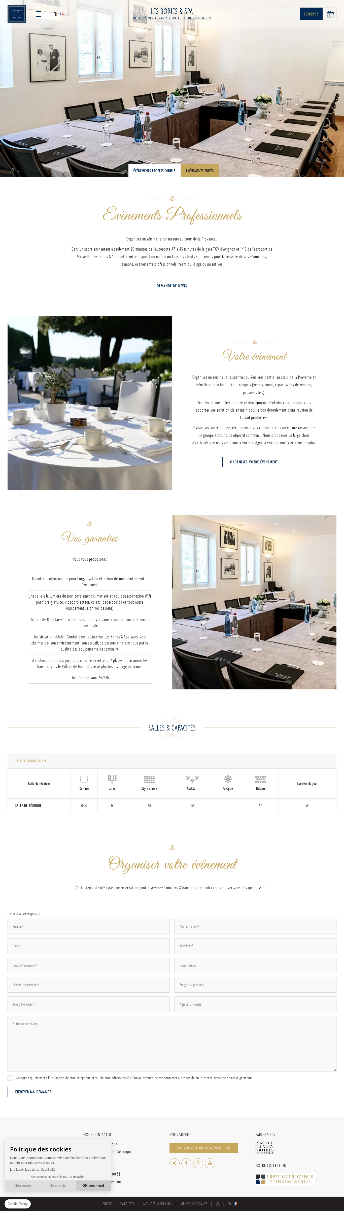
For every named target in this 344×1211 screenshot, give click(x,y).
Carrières (127, 1203)
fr (55, 14)
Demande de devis (172, 285)
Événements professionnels (154, 170)
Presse (107, 1203)
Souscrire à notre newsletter (203, 1148)
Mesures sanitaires (157, 1203)
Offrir (330, 14)
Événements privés (200, 170)
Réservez (311, 14)
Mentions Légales (194, 1203)
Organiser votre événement (254, 462)
